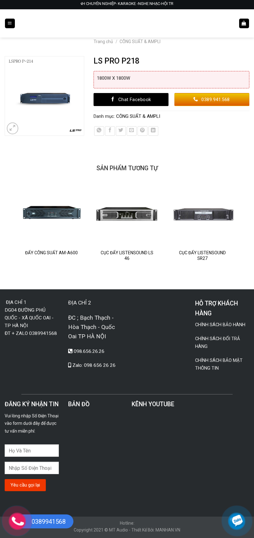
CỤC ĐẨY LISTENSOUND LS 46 (127, 255)
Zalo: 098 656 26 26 (94, 365)
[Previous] (17, 230)
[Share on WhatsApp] (99, 131)
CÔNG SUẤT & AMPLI (140, 41)
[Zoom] (13, 128)
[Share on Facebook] (110, 131)
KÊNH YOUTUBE (153, 404)
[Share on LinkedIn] (153, 131)
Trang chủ (103, 41)
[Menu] (10, 24)
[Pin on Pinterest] (142, 131)
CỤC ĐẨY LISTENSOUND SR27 (202, 255)
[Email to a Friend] (132, 131)
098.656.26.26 (89, 351)
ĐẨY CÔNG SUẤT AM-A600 (51, 252)
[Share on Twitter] (121, 131)
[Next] (237, 230)
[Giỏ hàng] (244, 24)
